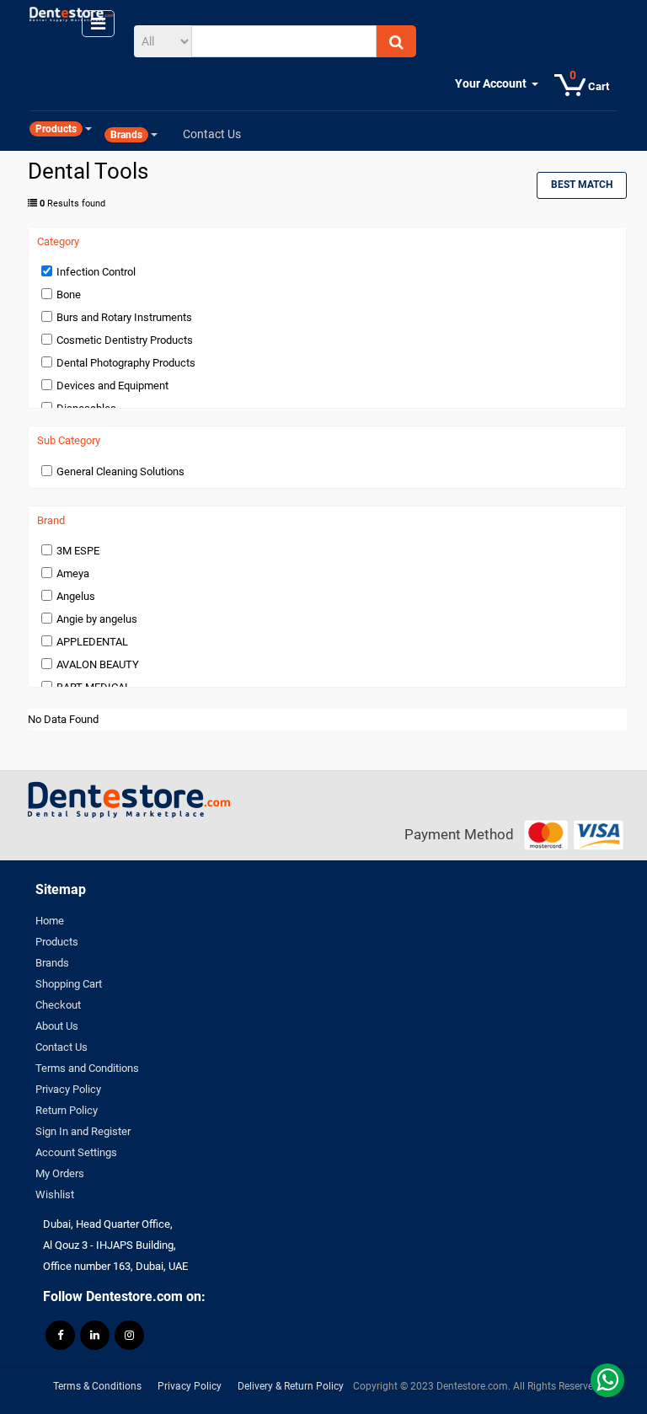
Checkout (58, 1005)
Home (49, 920)
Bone (68, 294)
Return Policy (66, 1110)
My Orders (59, 1173)
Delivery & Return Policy (291, 1386)
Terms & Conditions (97, 1386)
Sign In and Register (83, 1131)
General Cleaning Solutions (120, 471)
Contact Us (61, 1047)
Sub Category (68, 441)
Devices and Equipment (112, 385)
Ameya (72, 573)
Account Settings (76, 1152)
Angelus (75, 596)
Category (58, 242)
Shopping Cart (68, 983)
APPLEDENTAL (92, 641)
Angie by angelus (96, 619)
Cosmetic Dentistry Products (124, 340)
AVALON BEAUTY (97, 664)
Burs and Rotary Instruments (124, 317)
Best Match (581, 184)
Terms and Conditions (87, 1068)
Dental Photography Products (125, 362)
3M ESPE (77, 550)
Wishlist (54, 1194)
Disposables (86, 408)
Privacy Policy (68, 1089)
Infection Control (96, 271)
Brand (51, 521)
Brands (52, 962)
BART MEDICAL (93, 687)
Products (56, 941)
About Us (56, 1026)
